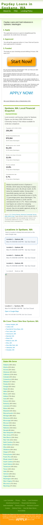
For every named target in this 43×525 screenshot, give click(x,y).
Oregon (5, 452)
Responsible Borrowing (29, 503)
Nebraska (6, 428)
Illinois (5, 394)
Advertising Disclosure (12, 503)
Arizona (5, 369)
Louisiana (6, 406)
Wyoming (6, 486)
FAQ (15, 11)
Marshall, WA (10, 336)
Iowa (4, 398)
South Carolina (8, 462)
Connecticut (7, 379)
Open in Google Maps (12, 311)
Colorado (6, 377)
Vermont (6, 474)
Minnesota (6, 418)
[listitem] (21, 240)
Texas (5, 469)
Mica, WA (9, 343)
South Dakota (7, 464)
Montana (6, 425)
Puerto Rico (7, 457)
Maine (5, 408)
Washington (7, 479)
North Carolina (7, 442)
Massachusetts (8, 413)
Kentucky (6, 403)
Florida (5, 384)
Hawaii (5, 389)
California (6, 374)
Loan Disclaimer (33, 500)
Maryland (6, 411)
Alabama (6, 365)
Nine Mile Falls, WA (12, 345)
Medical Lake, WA (11, 340)
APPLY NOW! (21, 93)
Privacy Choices (20, 505)
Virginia (5, 476)
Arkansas (6, 372)
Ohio (4, 447)
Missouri (6, 423)
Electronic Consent (32, 505)
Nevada (5, 430)
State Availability (8, 505)
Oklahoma (6, 449)
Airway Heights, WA (12, 324)
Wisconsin (6, 483)
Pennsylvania (7, 454)
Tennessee (6, 466)
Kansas (5, 401)
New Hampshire (8, 432)
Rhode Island (7, 459)
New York (6, 440)
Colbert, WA (9, 327)
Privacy (18, 500)
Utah (4, 471)
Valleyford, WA (10, 347)
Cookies (7, 508)
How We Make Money (29, 508)
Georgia (5, 386)
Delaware (6, 381)
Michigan (6, 415)
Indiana (5, 396)
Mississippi (6, 420)
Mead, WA (9, 338)
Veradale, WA (10, 350)
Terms (24, 500)
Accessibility (21, 511)
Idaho (5, 391)
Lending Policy (26, 11)
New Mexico (7, 437)
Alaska (5, 367)
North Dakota (7, 445)
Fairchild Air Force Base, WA (14, 329)
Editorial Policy (16, 508)
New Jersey (7, 435)
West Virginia (7, 481)
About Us (7, 11)
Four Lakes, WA (11, 331)
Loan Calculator (8, 500)
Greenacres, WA (11, 334)
